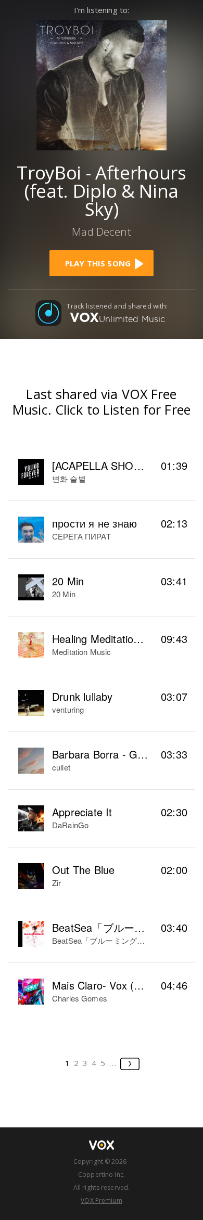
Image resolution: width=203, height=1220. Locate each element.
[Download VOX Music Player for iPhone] (101, 84)
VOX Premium (101, 1200)
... (113, 1063)
